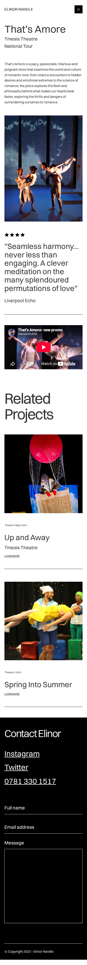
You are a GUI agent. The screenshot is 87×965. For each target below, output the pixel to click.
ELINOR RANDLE (18, 9)
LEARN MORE (12, 556)
